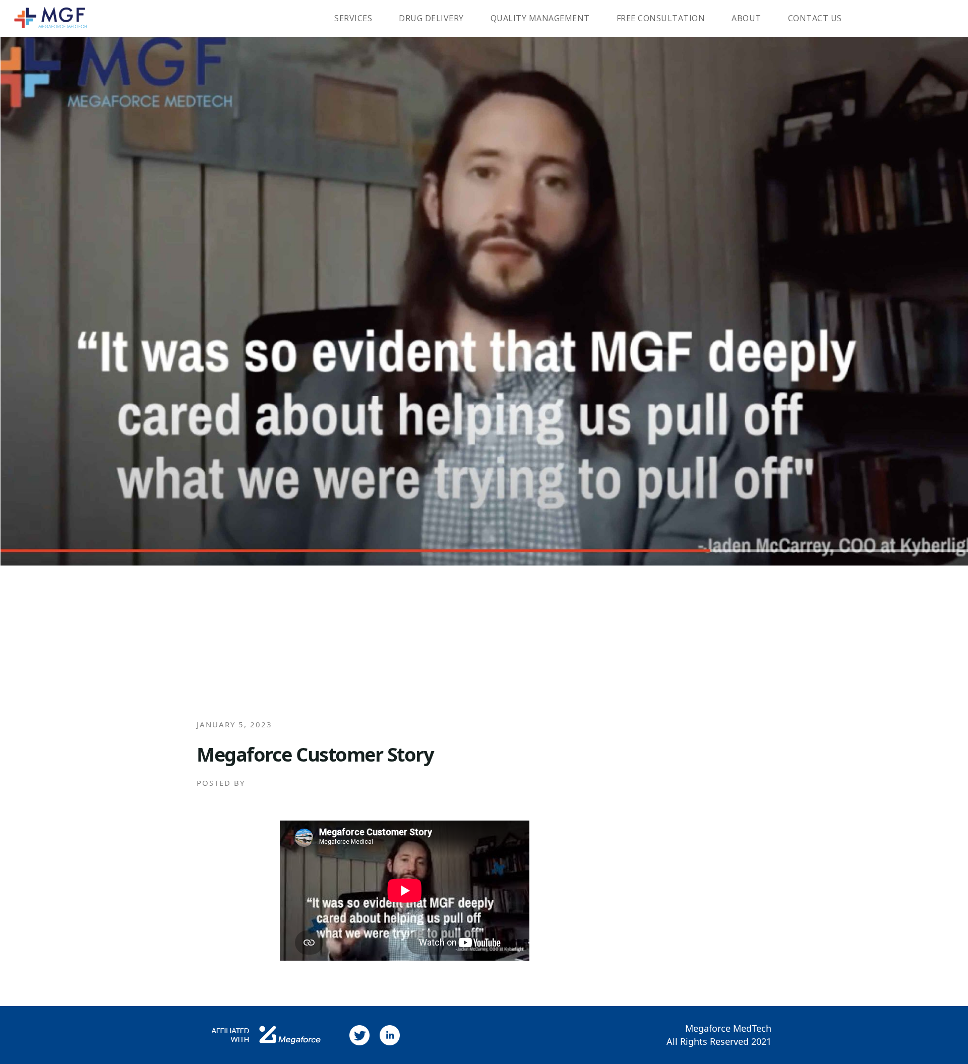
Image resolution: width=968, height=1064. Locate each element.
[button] (350, 18)
